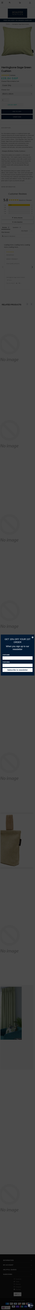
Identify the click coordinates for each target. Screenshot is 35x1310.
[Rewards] (30, 1305)
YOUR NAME (6, 654)
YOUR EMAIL (6, 662)
